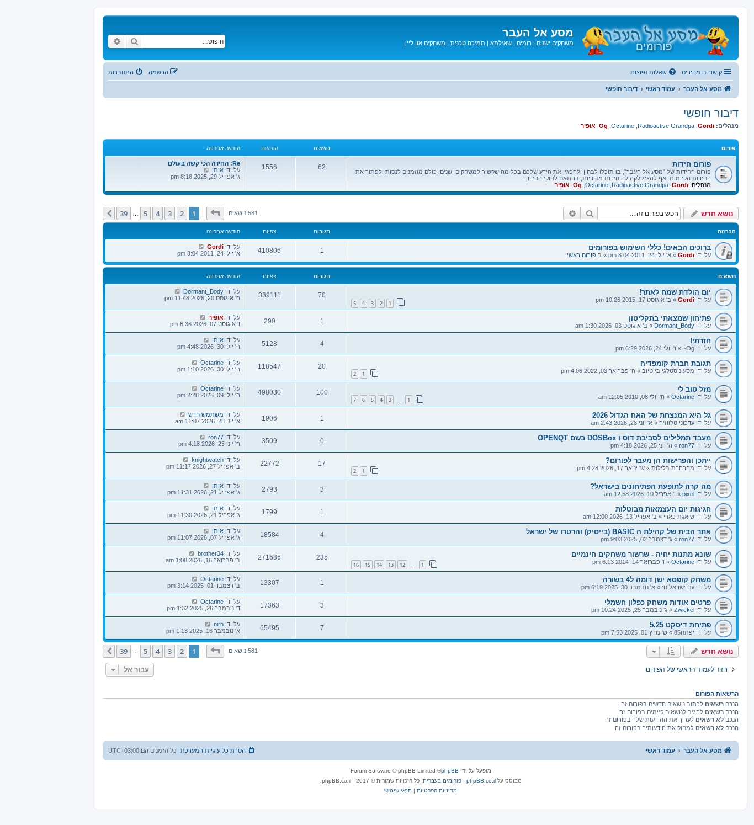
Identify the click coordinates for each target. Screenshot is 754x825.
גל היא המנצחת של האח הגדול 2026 (651, 415)
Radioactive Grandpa (666, 126)
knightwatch (208, 459)
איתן (218, 170)
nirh (219, 624)
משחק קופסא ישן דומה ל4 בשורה (657, 580)
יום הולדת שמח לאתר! (675, 292)
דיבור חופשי (711, 113)
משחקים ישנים (555, 43)
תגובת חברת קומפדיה (675, 363)
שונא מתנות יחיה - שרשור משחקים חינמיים (641, 554)
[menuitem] (654, 72)
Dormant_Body (203, 291)
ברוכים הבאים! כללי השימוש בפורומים (649, 247)
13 (391, 564)
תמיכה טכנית (467, 43)
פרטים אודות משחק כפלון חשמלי (657, 602)
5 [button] (145, 214)
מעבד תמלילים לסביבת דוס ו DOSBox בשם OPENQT (624, 438)
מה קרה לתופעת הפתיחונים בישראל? (650, 486)
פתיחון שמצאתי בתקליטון (670, 318)
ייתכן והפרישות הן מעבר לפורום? (658, 460)
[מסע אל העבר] (655, 37)
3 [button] (170, 214)
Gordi (706, 126)
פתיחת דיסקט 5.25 (680, 625)
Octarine (622, 126)
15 (367, 564)
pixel (688, 494)
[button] (215, 213)
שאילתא (501, 43)
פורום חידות (691, 164)
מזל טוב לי (694, 389)
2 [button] (182, 214)
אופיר (588, 126)
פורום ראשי (581, 255)
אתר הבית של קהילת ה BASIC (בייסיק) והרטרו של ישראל (618, 532)
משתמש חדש (206, 414)
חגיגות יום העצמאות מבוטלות (663, 509)
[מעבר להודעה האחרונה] (201, 246)
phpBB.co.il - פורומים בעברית (459, 781)
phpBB (450, 771)
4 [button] (158, 214)
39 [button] (124, 214)
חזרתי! (700, 341)
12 (402, 564)
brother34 (211, 553)
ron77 (686, 445)
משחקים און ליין (425, 43)
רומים (524, 43)
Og (603, 126)
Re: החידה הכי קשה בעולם (204, 163)
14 (379, 564)
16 (356, 564)
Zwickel (684, 609)
